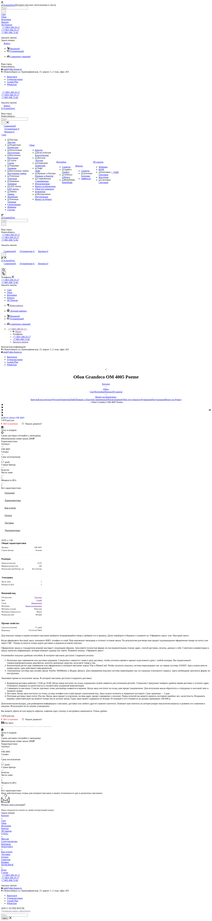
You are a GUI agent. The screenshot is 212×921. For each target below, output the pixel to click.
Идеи (3, 870)
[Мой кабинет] (2, 248)
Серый (39, 600)
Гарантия (5, 859)
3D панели (117, 392)
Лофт (72, 399)
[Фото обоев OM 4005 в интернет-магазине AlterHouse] (12, 417)
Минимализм (36, 603)
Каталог (5, 815)
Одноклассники (15, 79)
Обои (3, 823)
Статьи (4, 872)
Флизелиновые (114, 399)
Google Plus (12, 82)
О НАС (4, 833)
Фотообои (99, 392)
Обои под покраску (131, 399)
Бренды (34, 399)
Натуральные (158, 399)
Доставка (9, 523)
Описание (10, 493)
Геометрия (65, 399)
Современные (100, 399)
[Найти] (3, 11)
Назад (18, 331)
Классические (45, 399)
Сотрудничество (9, 841)
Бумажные (146, 399)
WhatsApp (12, 84)
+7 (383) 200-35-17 (11, 27)
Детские (56, 399)
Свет (92, 392)
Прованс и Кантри (84, 399)
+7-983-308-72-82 (9, 32)
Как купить (10, 508)
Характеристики (13, 500)
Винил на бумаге (173, 399)
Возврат (5, 862)
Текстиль (38, 597)
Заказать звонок (20, 342)
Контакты (6, 844)
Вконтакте (12, 76)
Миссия (5, 839)
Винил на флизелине (34, 606)
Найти (4, 918)
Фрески (108, 392)
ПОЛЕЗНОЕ (7, 865)
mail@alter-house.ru (12, 69)
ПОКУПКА (7, 846)
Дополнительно (12, 530)
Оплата (8, 515)
